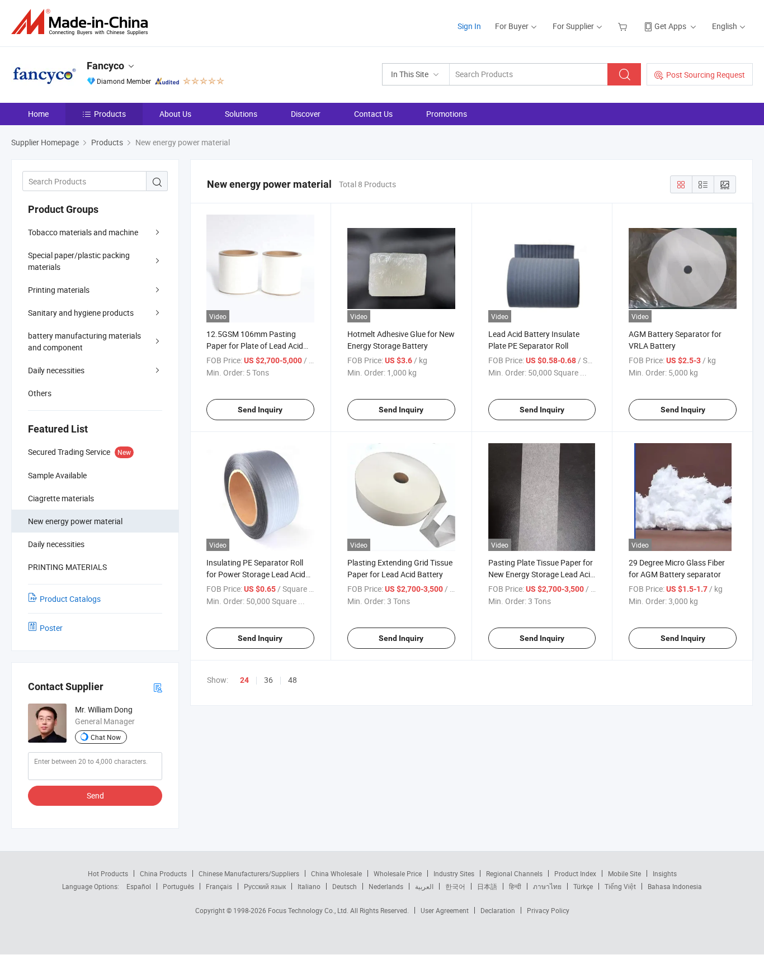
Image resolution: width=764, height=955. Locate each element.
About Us (175, 113)
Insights (665, 873)
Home (38, 113)
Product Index (575, 873)
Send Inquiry (260, 409)
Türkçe (583, 886)
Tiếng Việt (620, 886)
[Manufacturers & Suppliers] (83, 22)
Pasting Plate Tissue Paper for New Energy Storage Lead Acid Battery (541, 574)
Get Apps (670, 26)
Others (39, 393)
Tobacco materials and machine (83, 232)
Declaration (497, 910)
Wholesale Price (398, 873)
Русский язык (265, 886)
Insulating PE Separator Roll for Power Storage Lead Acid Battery (255, 574)
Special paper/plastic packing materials (79, 261)
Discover (305, 113)
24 (244, 680)
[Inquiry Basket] (624, 26)
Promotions (446, 113)
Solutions (241, 113)
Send (95, 795)
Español (138, 886)
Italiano (309, 886)
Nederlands (386, 886)
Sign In (469, 26)
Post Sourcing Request (705, 74)
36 (268, 679)
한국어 (455, 886)
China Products (163, 873)
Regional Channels (514, 873)
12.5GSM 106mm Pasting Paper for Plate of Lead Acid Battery (254, 346)
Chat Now (106, 737)
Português (178, 886)
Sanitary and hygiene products (81, 312)
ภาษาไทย (547, 886)
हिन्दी (515, 886)
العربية (424, 886)
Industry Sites (453, 873)
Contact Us (373, 113)
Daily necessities (56, 370)
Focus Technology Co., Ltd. (309, 910)
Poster (51, 628)
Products (110, 113)
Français (219, 886)
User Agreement (445, 910)
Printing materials (58, 289)
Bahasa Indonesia (675, 886)
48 (292, 679)
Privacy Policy (548, 910)
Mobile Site (624, 873)
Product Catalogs (70, 598)
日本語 (487, 886)
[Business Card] (157, 687)
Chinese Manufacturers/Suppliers (249, 873)
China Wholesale (336, 873)
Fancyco (105, 66)
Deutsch (344, 886)
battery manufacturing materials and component (84, 341)
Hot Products (108, 873)
